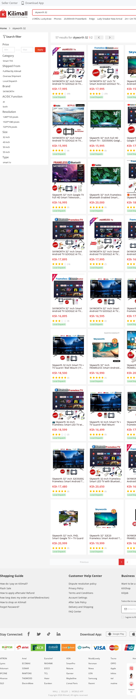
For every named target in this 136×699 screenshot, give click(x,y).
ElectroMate (27, 683)
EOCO (47, 668)
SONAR (25, 668)
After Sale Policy (77, 602)
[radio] (53, 94)
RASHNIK (48, 663)
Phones (57, 18)
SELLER (64, 691)
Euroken (48, 683)
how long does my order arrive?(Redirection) (24, 597)
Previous (84, 562)
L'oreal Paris (72, 683)
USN (90, 673)
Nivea (91, 668)
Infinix (113, 673)
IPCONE (3, 673)
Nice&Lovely (94, 658)
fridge (92, 18)
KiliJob (124, 593)
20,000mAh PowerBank (75, 18)
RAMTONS (27, 673)
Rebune (69, 668)
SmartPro (70, 663)
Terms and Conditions (81, 593)
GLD (2, 683)
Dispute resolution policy (82, 583)
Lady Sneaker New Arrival (109, 18)
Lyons (2, 663)
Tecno (113, 658)
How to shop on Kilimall (13, 602)
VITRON (3, 658)
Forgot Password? (9, 606)
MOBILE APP (77, 691)
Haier (46, 678)
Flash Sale (5, 588)
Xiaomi (91, 683)
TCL (46, 673)
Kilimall (66, 695)
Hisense (3, 678)
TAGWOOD (27, 678)
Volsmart (4, 668)
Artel (24, 658)
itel (112, 678)
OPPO (113, 663)
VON (68, 658)
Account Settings (78, 597)
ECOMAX (26, 663)
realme (114, 683)
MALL (55, 691)
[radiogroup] (59, 94)
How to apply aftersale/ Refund (17, 593)
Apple (113, 668)
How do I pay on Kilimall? (14, 583)
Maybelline (71, 678)
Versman (92, 663)
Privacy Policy (76, 588)
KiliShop (126, 588)
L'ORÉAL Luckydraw (41, 18)
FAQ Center (75, 611)
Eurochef (48, 658)
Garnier (69, 673)
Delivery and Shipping (81, 606)
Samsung (92, 678)
